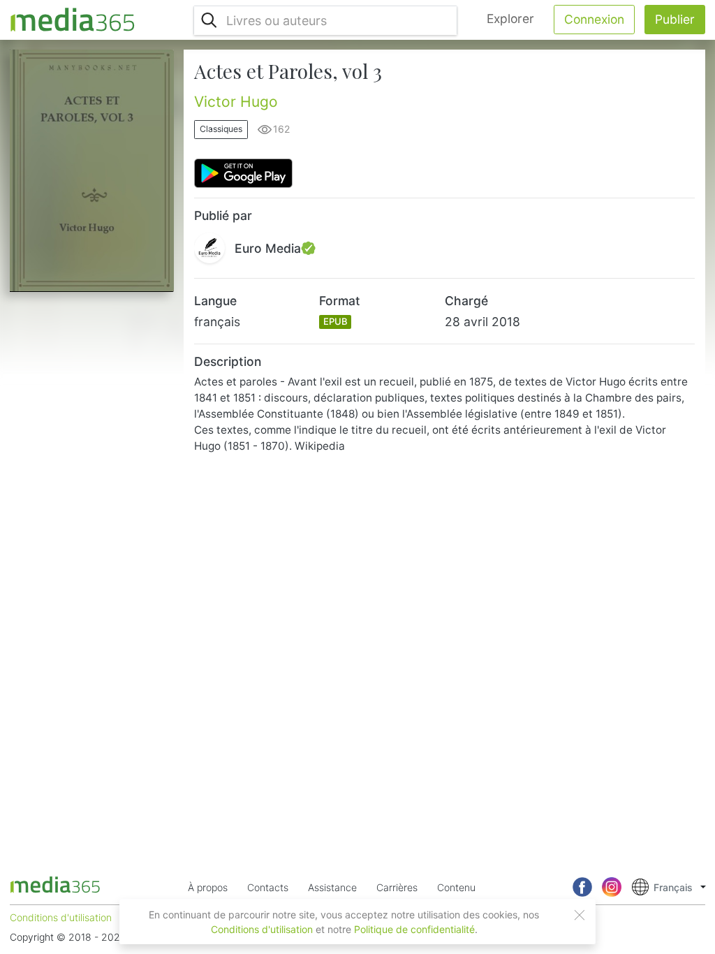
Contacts (267, 887)
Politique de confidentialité (414, 929)
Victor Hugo (236, 101)
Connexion (594, 19)
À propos (208, 887)
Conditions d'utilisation (262, 929)
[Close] (579, 915)
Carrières (397, 887)
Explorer (510, 18)
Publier (675, 19)
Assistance (332, 887)
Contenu (456, 887)
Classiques (221, 129)
